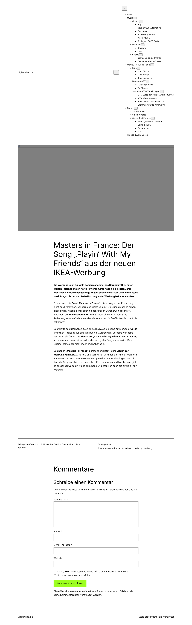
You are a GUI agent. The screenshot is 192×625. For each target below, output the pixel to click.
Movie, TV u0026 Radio (138, 64)
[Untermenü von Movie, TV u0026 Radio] (152, 64)
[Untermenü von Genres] (141, 21)
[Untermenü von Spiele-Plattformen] (153, 118)
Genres (135, 21)
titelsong (138, 448)
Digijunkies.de (25, 72)
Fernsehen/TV (139, 81)
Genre (65, 444)
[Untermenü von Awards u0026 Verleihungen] (162, 91)
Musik (130, 17)
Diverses (136, 44)
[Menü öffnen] (116, 72)
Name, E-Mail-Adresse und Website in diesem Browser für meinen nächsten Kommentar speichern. (93, 573)
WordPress (168, 616)
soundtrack (127, 448)
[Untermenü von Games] (136, 108)
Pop (78, 444)
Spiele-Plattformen (141, 118)
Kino (134, 68)
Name (58, 531)
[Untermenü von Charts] (141, 54)
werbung (148, 448)
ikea (100, 448)
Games (130, 108)
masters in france (111, 448)
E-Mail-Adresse (63, 544)
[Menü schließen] (124, 8)
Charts (135, 54)
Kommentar (61, 499)
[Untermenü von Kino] (138, 68)
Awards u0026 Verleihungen (146, 91)
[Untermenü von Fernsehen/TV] (147, 81)
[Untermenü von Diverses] (142, 44)
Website (58, 558)
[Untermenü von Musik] (134, 18)
